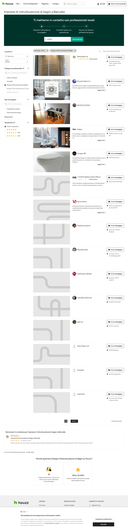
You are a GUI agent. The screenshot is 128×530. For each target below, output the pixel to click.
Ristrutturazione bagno (14, 112)
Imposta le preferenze (104, 519)
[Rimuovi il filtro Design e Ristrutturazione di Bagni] (75, 51)
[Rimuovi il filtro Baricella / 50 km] (47, 51)
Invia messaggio (116, 57)
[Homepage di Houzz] (8, 3)
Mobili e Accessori (12, 92)
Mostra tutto (8, 117)
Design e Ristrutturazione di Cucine (18, 88)
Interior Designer (12, 78)
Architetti (10, 81)
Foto (17, 4)
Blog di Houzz (96, 505)
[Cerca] (65, 4)
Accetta (103, 524)
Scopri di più (30, 452)
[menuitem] (18, 3)
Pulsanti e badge (69, 505)
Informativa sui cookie (52, 523)
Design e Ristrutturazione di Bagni (17, 85)
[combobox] (74, 4)
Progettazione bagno (13, 109)
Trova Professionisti (30, 4)
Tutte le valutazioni (12, 126)
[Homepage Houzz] (21, 502)
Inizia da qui (77, 39)
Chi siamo (42, 505)
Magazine (44, 4)
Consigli (55, 4)
